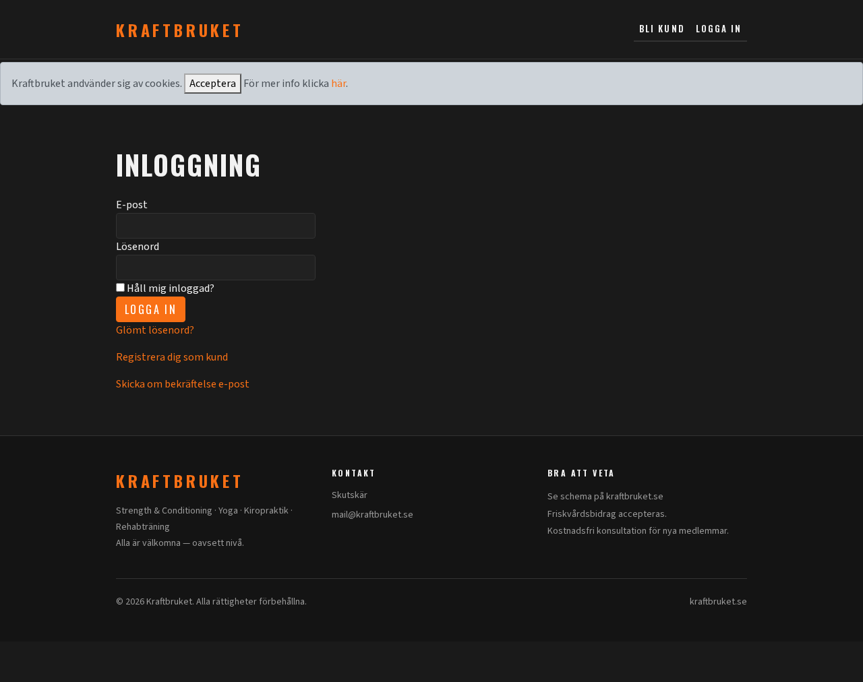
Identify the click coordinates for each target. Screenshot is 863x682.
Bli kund (661, 28)
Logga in (719, 28)
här (338, 83)
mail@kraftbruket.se (372, 515)
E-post (132, 204)
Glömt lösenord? (155, 330)
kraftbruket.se (718, 602)
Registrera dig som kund (172, 357)
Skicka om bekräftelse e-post (182, 384)
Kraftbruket (180, 30)
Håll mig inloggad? (169, 288)
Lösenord (137, 246)
